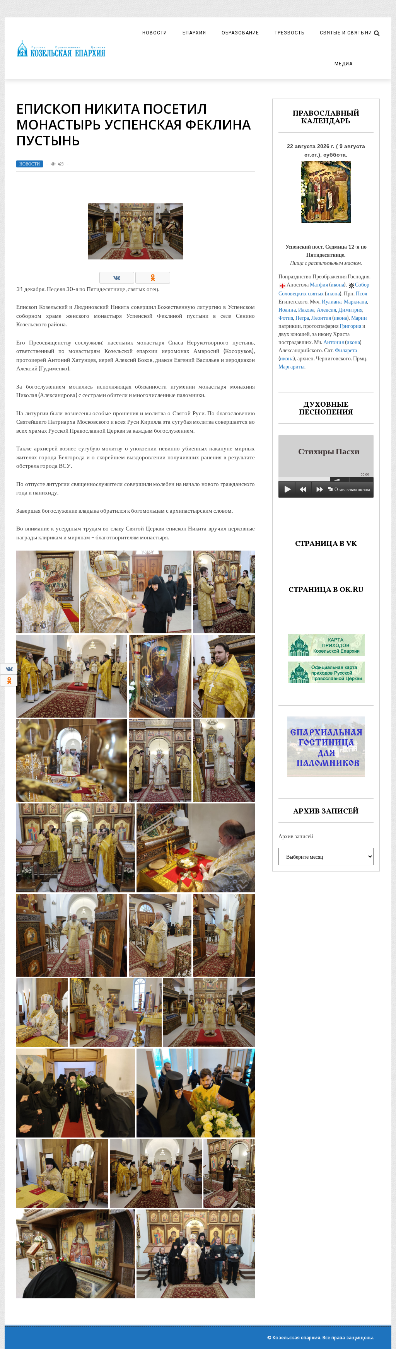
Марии (359, 317)
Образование (240, 33)
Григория (350, 325)
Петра (302, 317)
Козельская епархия (296, 1337)
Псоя (361, 293)
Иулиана (331, 301)
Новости (154, 33)
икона (337, 284)
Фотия (285, 317)
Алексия (326, 309)
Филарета (346, 350)
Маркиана (355, 301)
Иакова (306, 309)
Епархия (194, 33)
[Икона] (326, 190)
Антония (333, 342)
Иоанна (287, 309)
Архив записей (295, 836)
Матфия (319, 284)
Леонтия (321, 317)
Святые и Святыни (346, 33)
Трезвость (289, 33)
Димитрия (350, 309)
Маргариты (291, 366)
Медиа (344, 64)
